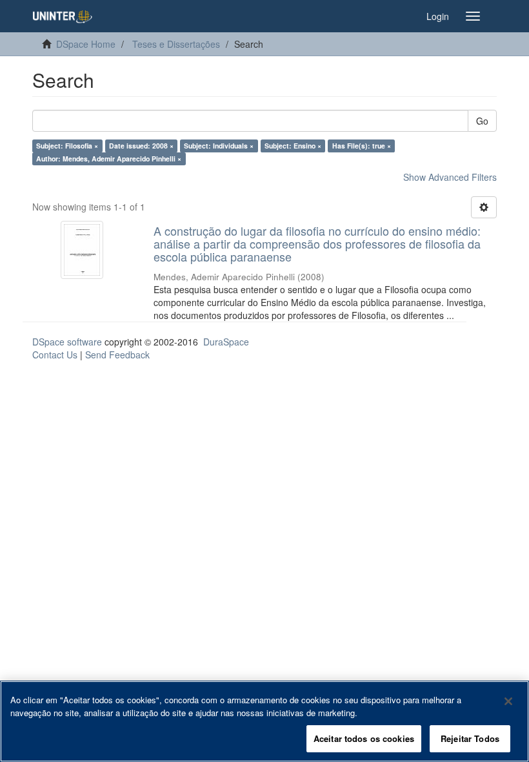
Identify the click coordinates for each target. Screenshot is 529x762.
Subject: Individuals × (219, 145)
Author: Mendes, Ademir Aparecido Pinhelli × (108, 158)
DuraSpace (226, 341)
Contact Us (54, 354)
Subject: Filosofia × (67, 145)
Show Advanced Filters (450, 176)
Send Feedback (117, 354)
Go (482, 120)
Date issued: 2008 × (141, 145)
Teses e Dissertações (176, 43)
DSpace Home (85, 43)
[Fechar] (508, 701)
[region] (264, 721)
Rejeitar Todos (470, 738)
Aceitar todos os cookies (364, 738)
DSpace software (67, 341)
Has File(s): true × (361, 145)
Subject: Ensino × (292, 145)
